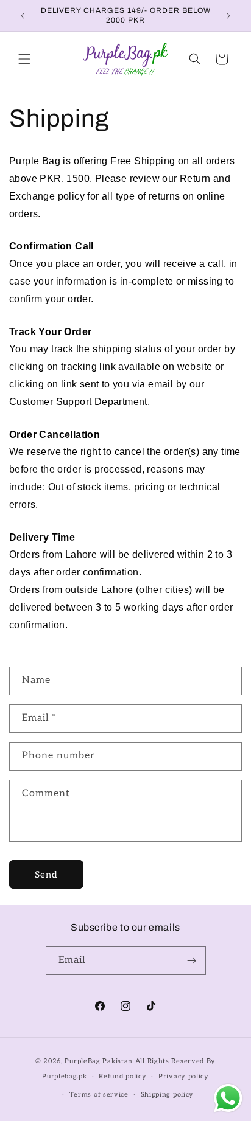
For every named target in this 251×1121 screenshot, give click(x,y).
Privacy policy (183, 1076)
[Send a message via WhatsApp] (228, 1098)
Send (46, 874)
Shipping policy (167, 1094)
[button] (24, 59)
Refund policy (122, 1076)
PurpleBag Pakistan (99, 1061)
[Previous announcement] (22, 15)
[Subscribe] (192, 960)
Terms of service (99, 1094)
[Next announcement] (228, 15)
